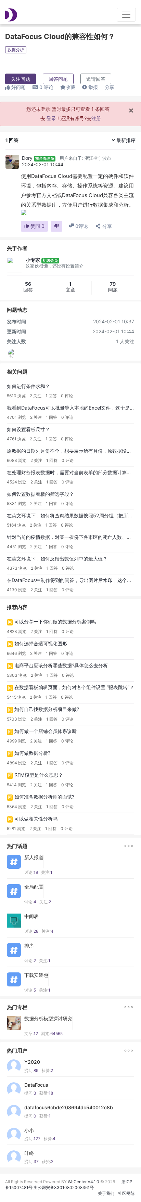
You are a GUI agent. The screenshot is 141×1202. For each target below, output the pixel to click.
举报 (92, 87)
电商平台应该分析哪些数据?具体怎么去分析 (61, 665)
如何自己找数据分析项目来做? (46, 709)
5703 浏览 (16, 719)
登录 (51, 118)
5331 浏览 (16, 503)
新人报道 (33, 857)
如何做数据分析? (32, 753)
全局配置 (33, 887)
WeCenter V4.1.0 (83, 1181)
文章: (31, 1033)
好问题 (18, 87)
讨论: (31, 872)
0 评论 (67, 395)
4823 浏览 (16, 631)
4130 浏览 (16, 589)
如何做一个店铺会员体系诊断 (45, 731)
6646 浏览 (16, 653)
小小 (29, 1130)
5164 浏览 (16, 525)
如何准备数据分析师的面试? (44, 797)
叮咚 (29, 1153)
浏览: (52, 1033)
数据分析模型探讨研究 (48, 1018)
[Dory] (12, 162)
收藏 (70, 87)
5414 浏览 (16, 784)
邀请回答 (95, 79)
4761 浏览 (16, 438)
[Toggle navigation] (126, 15)
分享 (109, 87)
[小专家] (12, 353)
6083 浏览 (16, 460)
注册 (96, 118)
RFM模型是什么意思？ (38, 775)
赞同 (36, 226)
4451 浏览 (16, 546)
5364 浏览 (16, 806)
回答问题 (58, 79)
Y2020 (32, 1062)
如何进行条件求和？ (28, 386)
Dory (27, 158)
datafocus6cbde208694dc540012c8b (68, 1107)
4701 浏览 (16, 417)
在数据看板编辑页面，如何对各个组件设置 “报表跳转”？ (74, 687)
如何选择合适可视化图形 (40, 643)
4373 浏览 (17, 568)
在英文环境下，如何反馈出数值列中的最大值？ (57, 558)
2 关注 (35, 395)
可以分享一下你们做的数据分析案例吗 (55, 621)
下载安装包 (36, 975)
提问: (31, 1070)
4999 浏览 (16, 741)
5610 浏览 (16, 395)
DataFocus (36, 1085)
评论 (46, 87)
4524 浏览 (16, 481)
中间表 (31, 916)
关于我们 (106, 1193)
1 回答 (51, 395)
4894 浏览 (16, 762)
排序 (29, 945)
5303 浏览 (17, 675)
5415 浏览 (16, 697)
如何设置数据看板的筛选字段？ (40, 494)
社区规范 (126, 1193)
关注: (46, 872)
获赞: (47, 1070)
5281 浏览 (16, 828)
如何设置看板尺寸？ (28, 429)
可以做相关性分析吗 (35, 819)
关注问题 (20, 79)
